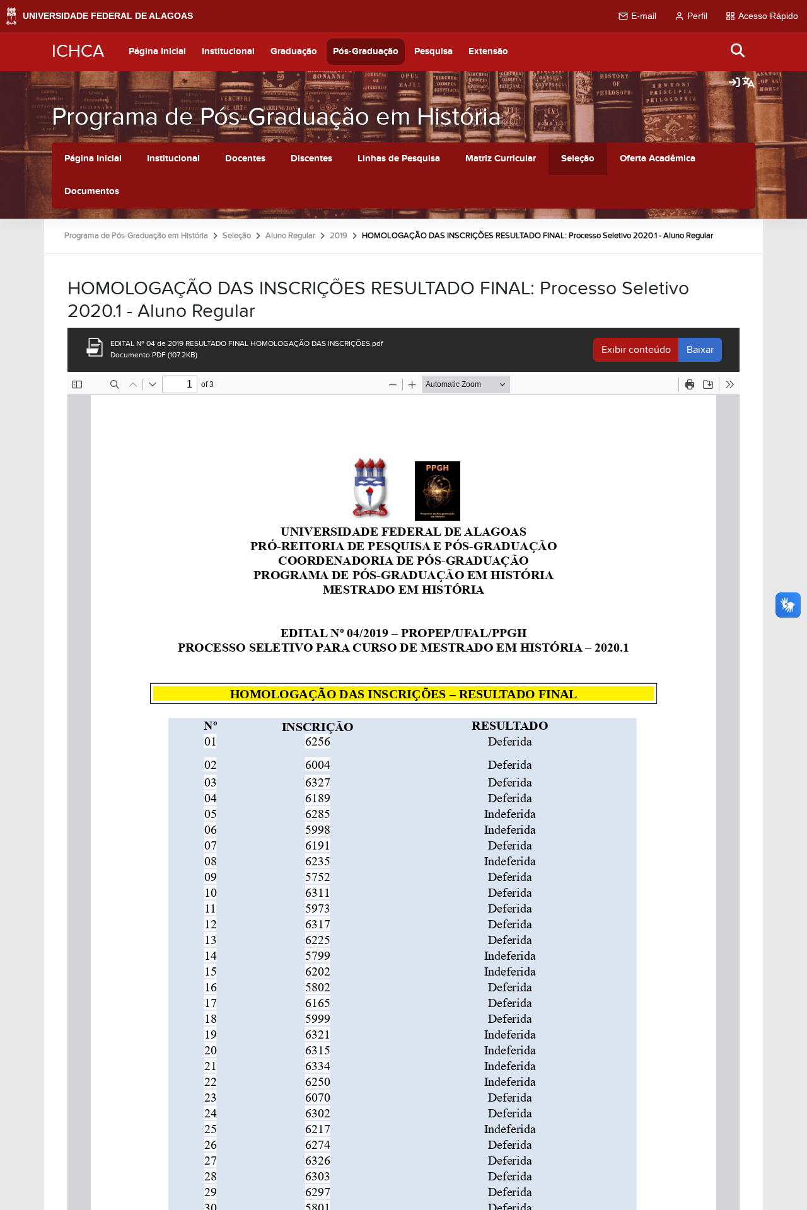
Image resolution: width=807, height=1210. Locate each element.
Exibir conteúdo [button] (636, 349)
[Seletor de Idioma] (748, 83)
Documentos (91, 191)
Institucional (228, 51)
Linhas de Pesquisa (398, 158)
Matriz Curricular (500, 158)
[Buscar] (738, 51)
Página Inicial (157, 51)
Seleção (578, 158)
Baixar (700, 349)
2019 (338, 236)
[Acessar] (734, 83)
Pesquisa (433, 51)
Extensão (488, 51)
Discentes (311, 158)
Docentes (245, 158)
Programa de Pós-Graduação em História (276, 117)
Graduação (293, 51)
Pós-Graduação (365, 51)
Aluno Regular (290, 236)
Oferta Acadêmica (657, 158)
